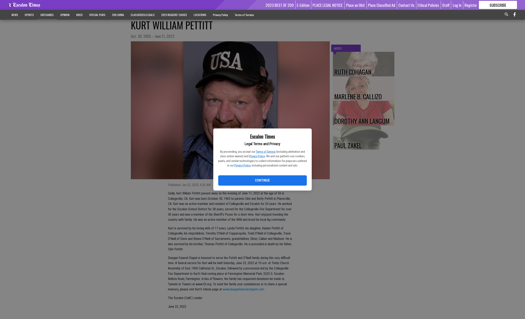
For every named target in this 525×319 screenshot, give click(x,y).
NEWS (14, 15)
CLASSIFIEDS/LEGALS (143, 15)
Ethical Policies (428, 5)
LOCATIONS (200, 15)
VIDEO (79, 15)
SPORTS (29, 15)
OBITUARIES (47, 15)
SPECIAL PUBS (97, 15)
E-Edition (303, 5)
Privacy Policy (257, 156)
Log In (457, 5)
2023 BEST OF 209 (280, 5)
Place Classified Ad (381, 5)
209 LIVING (118, 15)
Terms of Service (266, 151)
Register (471, 5)
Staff (446, 5)
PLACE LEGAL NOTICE (328, 5)
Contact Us (406, 5)
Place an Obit (355, 5)
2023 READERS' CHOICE (174, 15)
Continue (262, 180)
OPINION (65, 15)
